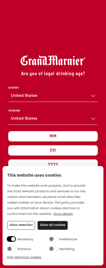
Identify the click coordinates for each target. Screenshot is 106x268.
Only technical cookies (24, 258)
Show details (63, 214)
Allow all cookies (52, 225)
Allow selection (21, 225)
